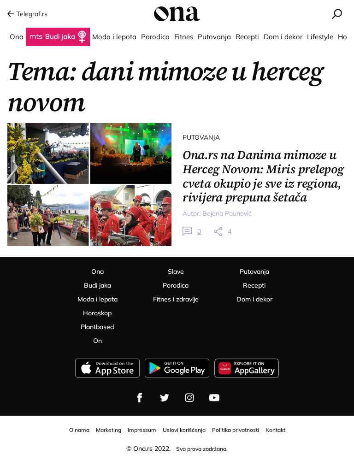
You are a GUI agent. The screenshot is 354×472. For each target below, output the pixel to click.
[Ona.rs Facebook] (139, 398)
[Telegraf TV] (214, 398)
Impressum (142, 429)
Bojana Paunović (227, 213)
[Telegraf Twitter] (164, 398)
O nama (79, 429)
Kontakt (275, 429)
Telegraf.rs (32, 14)
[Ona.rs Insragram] (189, 398)
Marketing (108, 429)
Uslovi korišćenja (184, 429)
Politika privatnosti (235, 429)
